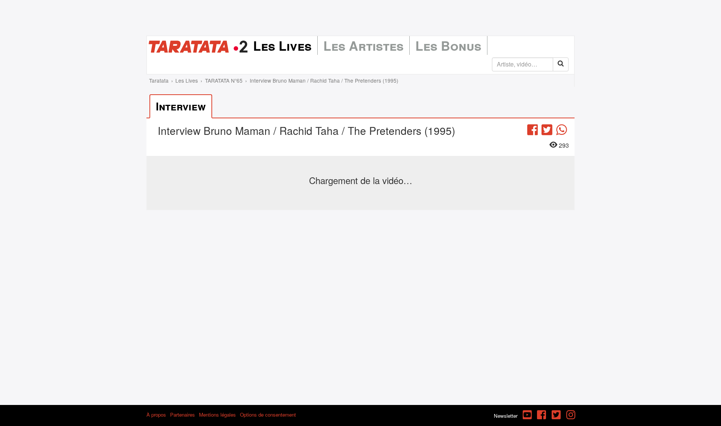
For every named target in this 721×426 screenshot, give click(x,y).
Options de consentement (268, 414)
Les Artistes (363, 45)
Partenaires (182, 414)
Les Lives (282, 45)
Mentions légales (217, 414)
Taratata (159, 80)
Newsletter (505, 415)
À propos (156, 414)
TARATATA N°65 (224, 80)
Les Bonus (448, 45)
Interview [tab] (181, 106)
